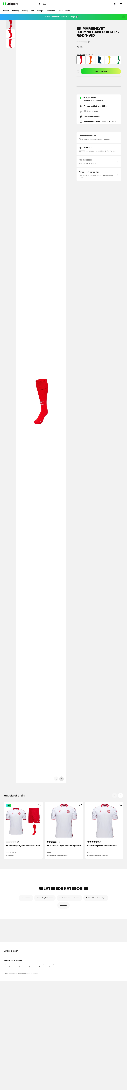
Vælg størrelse (100, 71)
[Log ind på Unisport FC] (115, 4)
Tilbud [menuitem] (60, 11)
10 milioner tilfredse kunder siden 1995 (100, 121)
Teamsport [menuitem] (51, 11)
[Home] (10, 3)
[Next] (120, 795)
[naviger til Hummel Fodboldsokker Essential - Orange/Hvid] (90, 59)
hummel (63, 905)
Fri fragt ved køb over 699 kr (95, 106)
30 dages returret (91, 111)
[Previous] (114, 795)
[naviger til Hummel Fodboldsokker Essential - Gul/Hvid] (109, 59)
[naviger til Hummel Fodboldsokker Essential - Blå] (99, 59)
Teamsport (26, 898)
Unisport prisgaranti (92, 116)
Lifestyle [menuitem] (40, 11)
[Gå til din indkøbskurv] (121, 4)
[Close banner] (123, 16)
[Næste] (61, 778)
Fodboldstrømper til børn (69, 898)
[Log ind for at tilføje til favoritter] (78, 71)
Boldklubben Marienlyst (95, 898)
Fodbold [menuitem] (6, 11)
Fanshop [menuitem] (15, 11)
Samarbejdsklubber (45, 898)
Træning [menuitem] (25, 11)
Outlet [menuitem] (67, 11)
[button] (10, 33)
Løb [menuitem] (32, 11)
